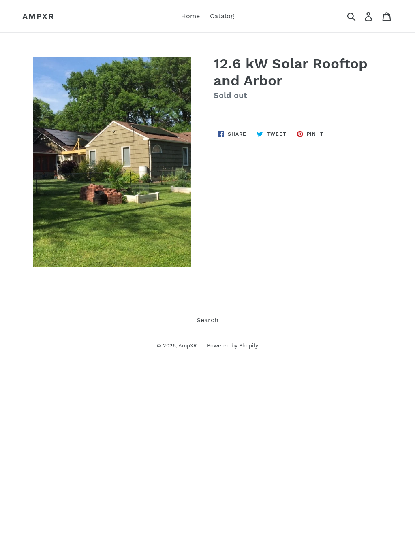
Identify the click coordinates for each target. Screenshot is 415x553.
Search (207, 320)
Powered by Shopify (232, 345)
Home (190, 16)
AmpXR (38, 16)
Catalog (222, 16)
